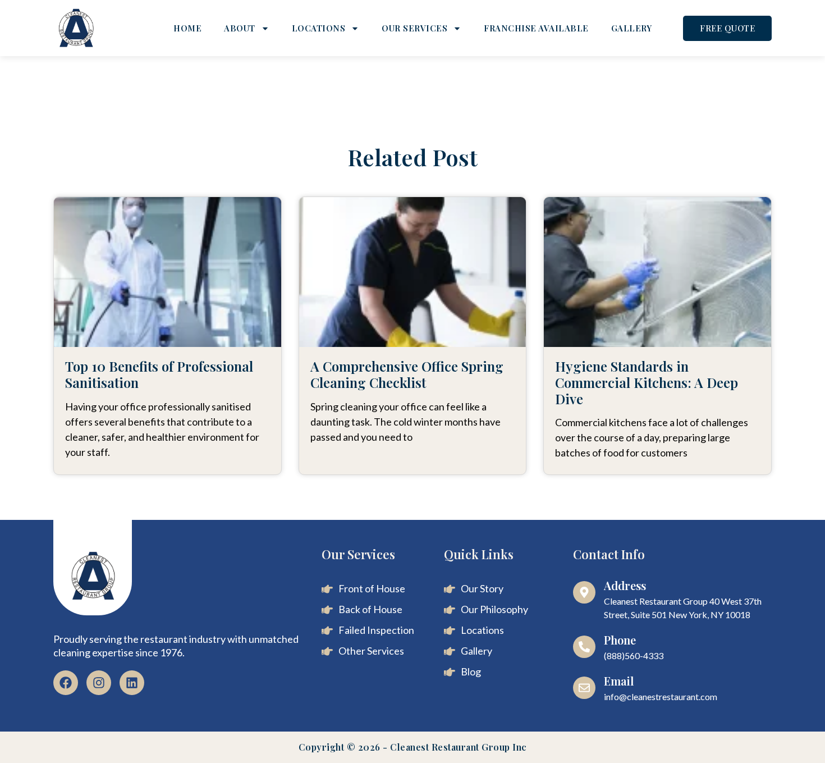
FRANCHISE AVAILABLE (536, 28)
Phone (620, 639)
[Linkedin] (132, 682)
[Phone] (584, 647)
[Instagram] (98, 682)
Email (619, 680)
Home (187, 28)
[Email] (584, 688)
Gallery (631, 28)
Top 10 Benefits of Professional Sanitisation (159, 374)
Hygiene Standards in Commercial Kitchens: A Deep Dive (646, 382)
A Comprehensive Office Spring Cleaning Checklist (406, 374)
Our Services (414, 28)
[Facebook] (65, 682)
